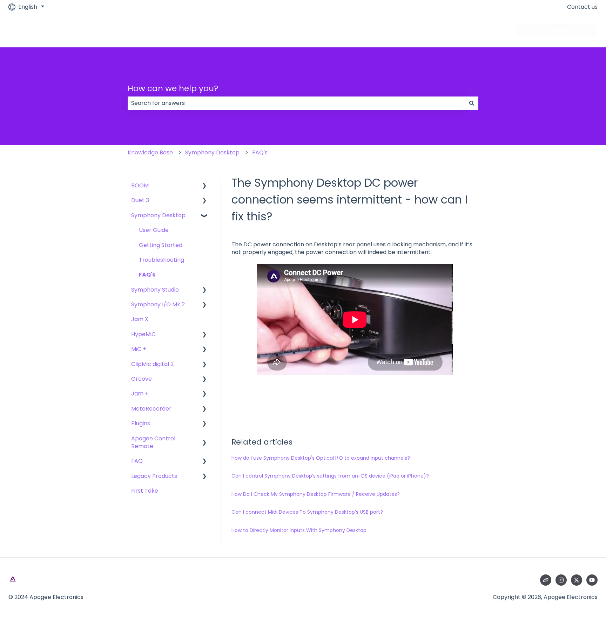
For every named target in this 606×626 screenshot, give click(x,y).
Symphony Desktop (212, 152)
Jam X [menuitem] (139, 319)
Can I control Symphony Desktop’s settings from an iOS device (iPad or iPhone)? (330, 475)
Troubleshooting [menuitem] (161, 260)
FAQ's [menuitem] (147, 275)
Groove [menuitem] (141, 379)
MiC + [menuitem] (138, 349)
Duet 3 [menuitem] (140, 200)
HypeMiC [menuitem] (143, 334)
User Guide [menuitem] (154, 230)
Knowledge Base (150, 152)
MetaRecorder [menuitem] (151, 409)
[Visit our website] (545, 580)
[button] (204, 186)
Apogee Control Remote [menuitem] (153, 442)
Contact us (582, 7)
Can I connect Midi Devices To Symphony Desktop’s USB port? (307, 511)
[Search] (471, 103)
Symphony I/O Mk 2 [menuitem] (158, 304)
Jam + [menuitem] (139, 393)
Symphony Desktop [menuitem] (158, 215)
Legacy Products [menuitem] (154, 476)
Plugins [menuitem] (140, 423)
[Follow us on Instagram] (561, 580)
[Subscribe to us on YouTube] (592, 580)
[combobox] (296, 103)
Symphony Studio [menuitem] (155, 290)
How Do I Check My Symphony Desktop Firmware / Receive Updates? (315, 494)
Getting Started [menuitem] (160, 245)
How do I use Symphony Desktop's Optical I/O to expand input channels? (320, 457)
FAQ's (260, 152)
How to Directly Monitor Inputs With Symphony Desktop (298, 530)
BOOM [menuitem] (140, 185)
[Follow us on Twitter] (576, 580)
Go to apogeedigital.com (556, 30)
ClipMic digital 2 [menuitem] (152, 364)
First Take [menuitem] (144, 491)
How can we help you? (173, 88)
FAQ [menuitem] (137, 461)
